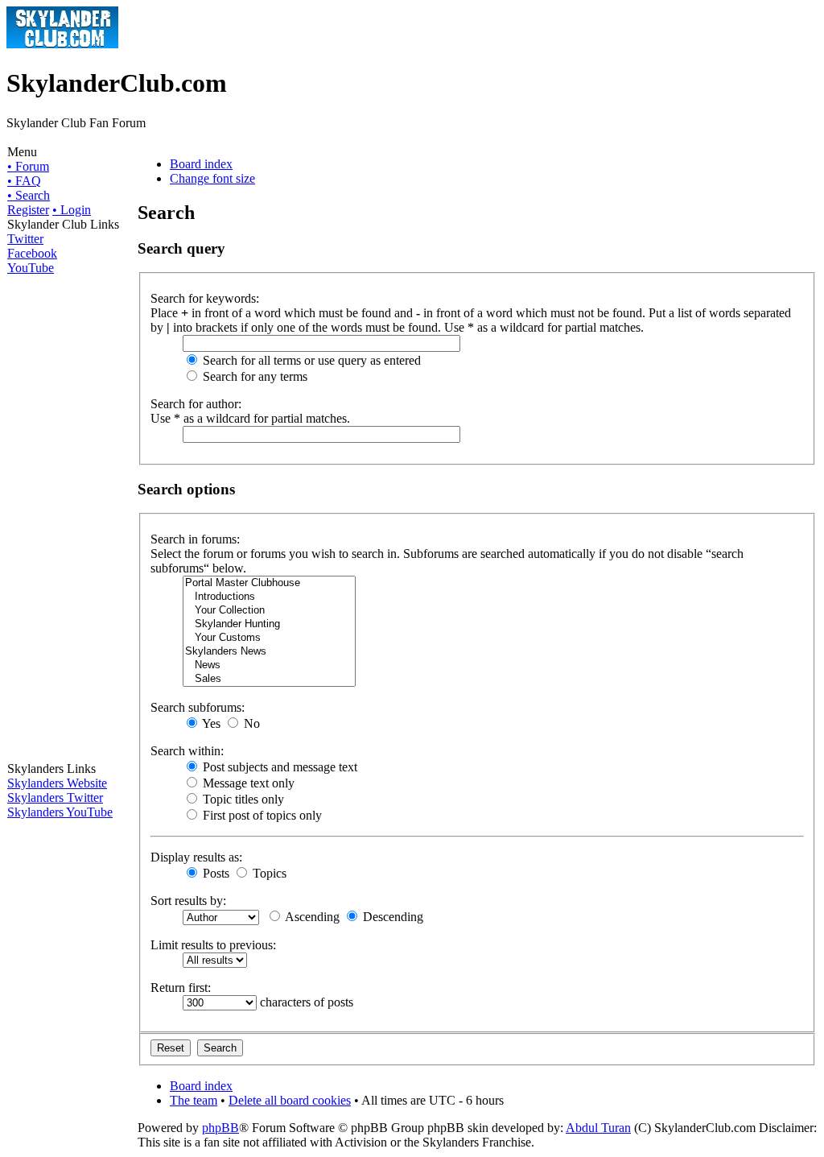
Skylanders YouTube (60, 812)
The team (193, 1100)
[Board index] (62, 44)
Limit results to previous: (213, 945)
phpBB (220, 1127)
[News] (269, 665)
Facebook (32, 253)
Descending (391, 917)
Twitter (25, 239)
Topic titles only (242, 799)
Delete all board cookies (290, 1100)
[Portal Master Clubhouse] (269, 583)
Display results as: (196, 857)
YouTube (30, 268)
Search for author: (195, 404)
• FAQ (24, 181)
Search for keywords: (204, 298)
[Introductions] (269, 597)
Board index (201, 164)
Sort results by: (188, 900)
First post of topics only (261, 815)
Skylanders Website (57, 783)
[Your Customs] (269, 638)
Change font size (212, 178)
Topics (267, 873)
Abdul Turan (598, 1127)
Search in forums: (195, 539)
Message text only (247, 783)
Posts (214, 873)
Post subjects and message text (278, 767)
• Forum (28, 166)
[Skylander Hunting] (269, 624)
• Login (71, 210)
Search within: (187, 751)
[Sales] (269, 679)
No (250, 723)
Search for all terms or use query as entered (310, 360)
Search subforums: (197, 707)
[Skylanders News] (269, 652)
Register (28, 210)
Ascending (311, 917)
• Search (28, 195)
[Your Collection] (269, 611)
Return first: (180, 987)
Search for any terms (253, 376)
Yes (210, 723)
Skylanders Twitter (55, 797)
